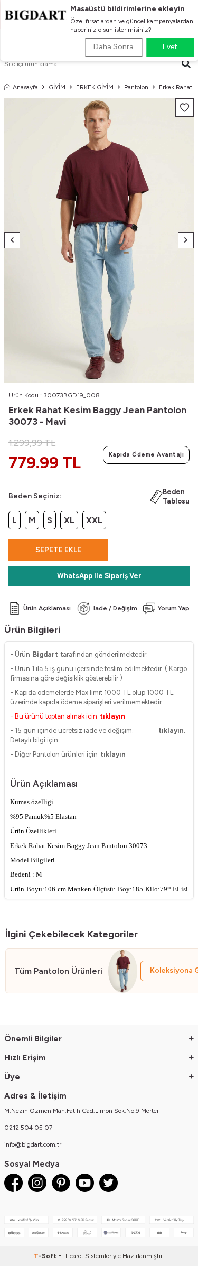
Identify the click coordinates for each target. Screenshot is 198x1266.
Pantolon (136, 87)
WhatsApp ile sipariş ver (99, 576)
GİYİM (57, 87)
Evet (170, 46)
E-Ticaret (70, 1256)
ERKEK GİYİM (95, 87)
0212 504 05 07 (28, 1127)
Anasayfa (25, 87)
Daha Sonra (113, 46)
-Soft (46, 1256)
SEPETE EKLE (58, 549)
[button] (12, 240)
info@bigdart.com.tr (32, 1144)
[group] (99, 240)
